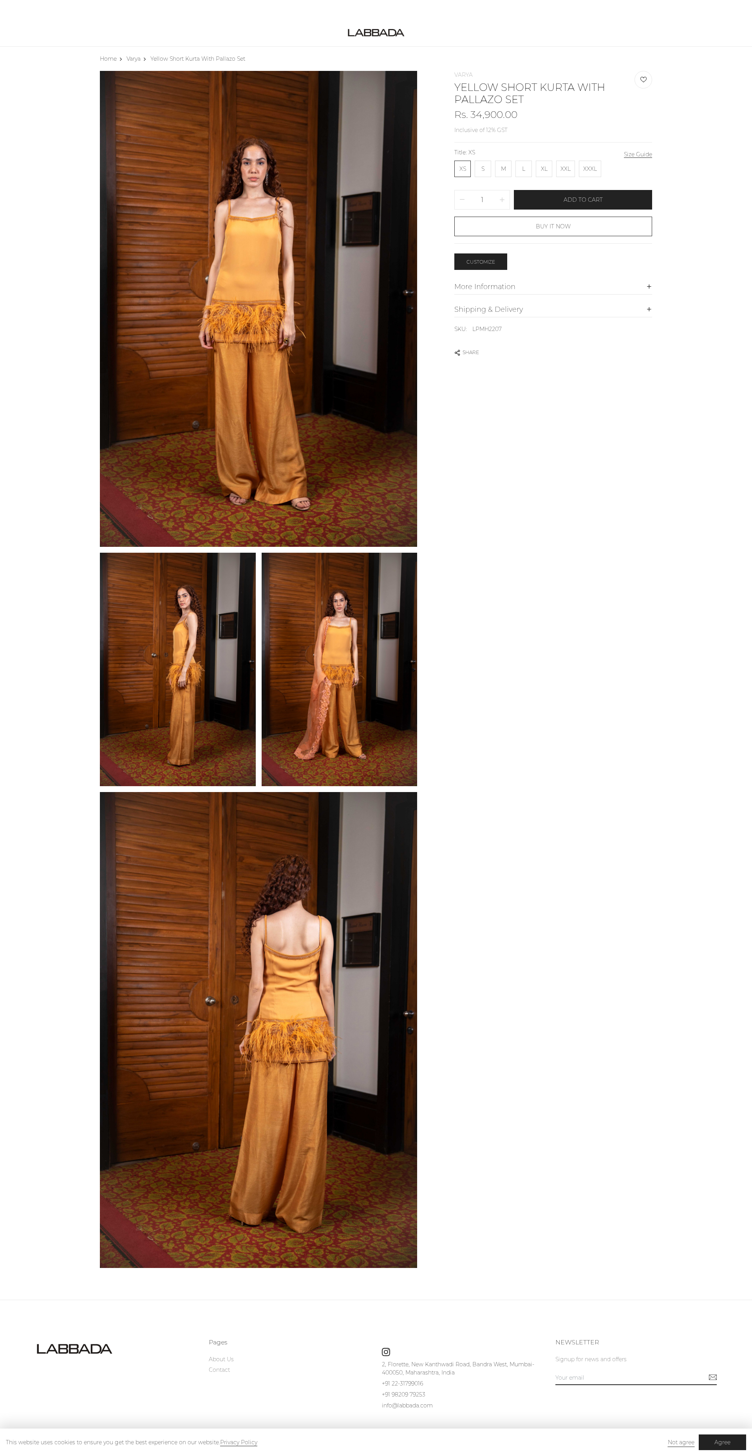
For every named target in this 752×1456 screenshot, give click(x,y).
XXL (565, 168)
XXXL (590, 168)
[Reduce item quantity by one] (462, 199)
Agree (722, 1442)
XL (544, 168)
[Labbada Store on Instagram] (386, 1352)
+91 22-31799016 (402, 1383)
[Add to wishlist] (643, 80)
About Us (221, 1359)
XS (462, 168)
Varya (463, 74)
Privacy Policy (238, 1442)
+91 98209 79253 (403, 1394)
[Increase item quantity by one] (502, 199)
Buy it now (553, 226)
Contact (219, 1369)
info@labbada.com (407, 1405)
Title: (464, 152)
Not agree (681, 1442)
